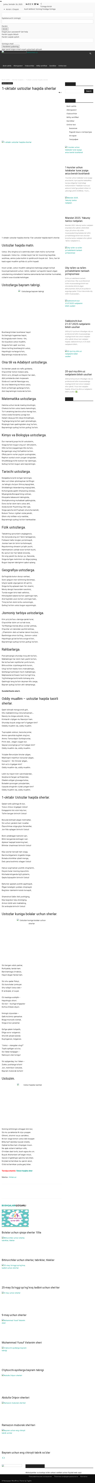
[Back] (41, 4)
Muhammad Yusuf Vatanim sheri (22, 1342)
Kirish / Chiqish (12, 9)
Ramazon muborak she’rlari (18, 1425)
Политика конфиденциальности (66, 1476)
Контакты (83, 1476)
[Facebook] (28, 4)
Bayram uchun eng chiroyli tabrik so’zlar (26, 1452)
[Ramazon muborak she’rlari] (32, 1411)
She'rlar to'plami (18, 80)
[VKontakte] (37, 4)
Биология (73, 128)
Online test (62, 66)
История (72, 135)
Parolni (5, 26)
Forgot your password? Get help (15, 32)
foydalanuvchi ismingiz (11, 18)
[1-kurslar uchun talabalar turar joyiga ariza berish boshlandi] (79, 155)
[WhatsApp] (21, 133)
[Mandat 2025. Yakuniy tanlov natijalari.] (79, 205)
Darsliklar (52, 66)
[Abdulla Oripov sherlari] (32, 1383)
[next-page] (4, 1458)
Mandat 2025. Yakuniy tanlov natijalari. (77, 219)
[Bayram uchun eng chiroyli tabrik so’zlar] (32, 1438)
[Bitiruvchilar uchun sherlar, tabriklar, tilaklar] (32, 1246)
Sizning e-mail (7, 43)
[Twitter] (32, 4)
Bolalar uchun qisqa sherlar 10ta (21, 1232)
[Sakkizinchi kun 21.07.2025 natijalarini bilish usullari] (79, 308)
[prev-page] (2, 1458)
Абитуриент (18, 66)
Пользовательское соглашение (40, 1476)
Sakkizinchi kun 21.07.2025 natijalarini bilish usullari (77, 324)
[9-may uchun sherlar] (32, 1301)
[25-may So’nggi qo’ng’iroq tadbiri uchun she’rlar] (32, 1273)
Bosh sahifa (7, 66)
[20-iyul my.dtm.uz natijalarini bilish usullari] (79, 359)
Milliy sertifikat (41, 66)
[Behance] (27, 4)
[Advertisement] (32, 113)
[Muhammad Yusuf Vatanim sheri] (32, 1328)
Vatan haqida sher (24, 1171)
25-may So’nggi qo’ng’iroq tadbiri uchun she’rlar (31, 1287)
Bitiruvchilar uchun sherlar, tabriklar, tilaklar (28, 1260)
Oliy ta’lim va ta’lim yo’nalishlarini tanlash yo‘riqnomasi (77, 270)
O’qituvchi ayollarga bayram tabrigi (23, 1370)
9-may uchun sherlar (14, 1315)
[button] (90, 53)
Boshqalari (8, 1205)
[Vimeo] (35, 4)
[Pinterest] (15, 133)
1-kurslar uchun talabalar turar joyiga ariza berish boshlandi (77, 170)
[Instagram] (30, 4)
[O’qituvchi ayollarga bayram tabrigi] (32, 1356)
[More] (27, 133)
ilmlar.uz (12, 1177)
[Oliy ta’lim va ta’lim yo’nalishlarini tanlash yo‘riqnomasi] (79, 255)
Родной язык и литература (80, 132)
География (73, 139)
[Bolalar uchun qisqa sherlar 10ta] (32, 1218)
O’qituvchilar (29, 66)
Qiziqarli (20, 1205)
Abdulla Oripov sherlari (15, 1397)
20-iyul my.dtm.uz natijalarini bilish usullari (78, 373)
